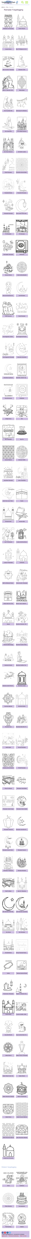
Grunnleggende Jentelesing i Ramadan (11, 336)
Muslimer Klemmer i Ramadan (22, 624)
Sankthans (22, 1185)
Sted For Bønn (8, 891)
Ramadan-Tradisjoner (8, 870)
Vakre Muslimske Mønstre (21, 1137)
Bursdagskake (22, 1206)
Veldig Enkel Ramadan (8, 1158)
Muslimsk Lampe (22, 685)
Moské (8, 624)
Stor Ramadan (22, 932)
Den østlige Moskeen (21, 131)
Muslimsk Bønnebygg (8, 644)
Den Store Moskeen (8, 151)
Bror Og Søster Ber (8, 110)
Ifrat (22, 418)
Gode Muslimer (8, 316)
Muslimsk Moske (21, 706)
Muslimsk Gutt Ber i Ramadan (22, 665)
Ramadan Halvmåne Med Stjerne (23, 829)
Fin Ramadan (8, 234)
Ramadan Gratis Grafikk (22, 809)
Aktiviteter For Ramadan (8, 28)
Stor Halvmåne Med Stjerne (9, 911)
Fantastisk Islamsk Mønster (22, 172)
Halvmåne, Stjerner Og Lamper (23, 377)
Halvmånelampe (8, 398)
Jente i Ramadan (22, 480)
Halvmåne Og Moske (21, 357)
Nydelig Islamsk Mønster (8, 767)
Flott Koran (22, 254)
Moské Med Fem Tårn (8, 603)
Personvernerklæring (13, 1236)
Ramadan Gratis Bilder (22, 788)
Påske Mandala (8, 1206)
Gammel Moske (8, 275)
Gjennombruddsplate (21, 275)
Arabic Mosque (22, 28)
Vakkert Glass (8, 1117)
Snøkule (22, 1226)
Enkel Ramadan (8, 172)
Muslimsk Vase (8, 726)
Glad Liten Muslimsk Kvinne (9, 295)
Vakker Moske (22, 1076)
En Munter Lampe (22, 151)
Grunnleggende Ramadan (8, 357)
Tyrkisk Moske (8, 1014)
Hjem (4, 7)
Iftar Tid (21, 439)
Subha (8, 973)
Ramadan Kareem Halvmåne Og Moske (11, 850)
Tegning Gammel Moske (22, 973)
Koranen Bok (22, 521)
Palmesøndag (8, 1226)
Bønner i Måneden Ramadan (9, 90)
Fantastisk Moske (8, 192)
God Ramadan (22, 295)
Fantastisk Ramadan (21, 192)
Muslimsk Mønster (8, 706)
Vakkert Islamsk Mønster (22, 1117)
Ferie (7, 7)
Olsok (8, 1185)
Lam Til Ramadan (8, 542)
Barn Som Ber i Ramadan (8, 69)
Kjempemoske (8, 521)
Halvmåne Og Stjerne (8, 377)
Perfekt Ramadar (22, 767)
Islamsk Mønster (8, 459)
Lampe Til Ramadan (8, 562)
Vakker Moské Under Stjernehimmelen (11, 1076)
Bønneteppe (22, 90)
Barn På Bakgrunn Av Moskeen (23, 49)
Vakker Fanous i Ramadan (22, 1055)
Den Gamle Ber (8, 131)
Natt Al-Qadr (8, 747)
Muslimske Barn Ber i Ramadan (23, 726)
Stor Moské (8, 932)
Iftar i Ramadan (8, 439)
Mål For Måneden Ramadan (9, 583)
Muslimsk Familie (8, 665)
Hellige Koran (8, 418)
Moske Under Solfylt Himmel (22, 603)
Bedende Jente (22, 69)
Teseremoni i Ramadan (8, 993)
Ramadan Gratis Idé (8, 829)
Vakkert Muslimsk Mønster (8, 1137)
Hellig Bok (22, 398)
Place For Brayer (8, 788)
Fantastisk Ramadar (8, 213)
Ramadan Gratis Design (8, 809)
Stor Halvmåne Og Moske (21, 911)
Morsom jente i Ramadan (21, 583)
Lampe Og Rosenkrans (22, 542)
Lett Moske (22, 562)
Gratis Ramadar (21, 316)
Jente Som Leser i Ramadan (9, 500)
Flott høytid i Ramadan (8, 254)
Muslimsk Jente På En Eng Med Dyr (10, 685)
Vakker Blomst (8, 1055)
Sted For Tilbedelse (22, 891)
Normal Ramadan (22, 747)
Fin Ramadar (22, 234)
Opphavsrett (4, 1236)
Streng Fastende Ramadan (22, 952)
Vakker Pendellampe (21, 1096)
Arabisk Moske (8, 49)
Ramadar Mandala (22, 870)
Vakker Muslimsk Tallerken (8, 1096)
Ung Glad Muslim (8, 1034)
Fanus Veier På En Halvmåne (22, 213)
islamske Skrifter (21, 459)
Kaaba (21, 500)
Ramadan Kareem (22, 850)
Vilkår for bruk (23, 1236)
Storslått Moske (8, 952)
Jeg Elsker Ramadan (8, 480)
